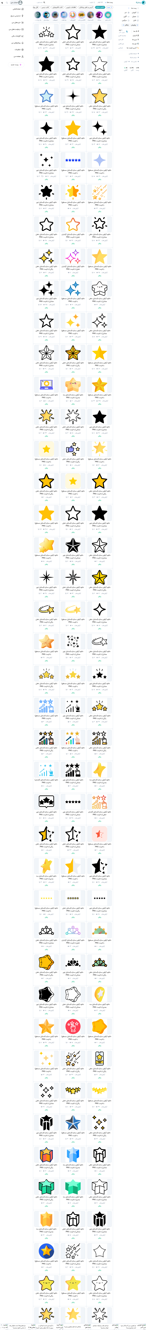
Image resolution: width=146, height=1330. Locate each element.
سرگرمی (124, 20)
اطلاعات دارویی (71, 7)
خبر (126, 12)
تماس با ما (135, 62)
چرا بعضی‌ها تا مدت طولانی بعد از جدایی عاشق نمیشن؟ (17, 1327)
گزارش (127, 62)
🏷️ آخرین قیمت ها (133, 48)
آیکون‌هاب (105, 48)
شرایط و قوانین (134, 54)
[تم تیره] (2, 2)
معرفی (134, 16)
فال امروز (120, 40)
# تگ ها (136, 31)
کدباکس (120, 48)
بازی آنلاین (121, 44)
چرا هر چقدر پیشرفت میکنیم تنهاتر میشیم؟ (100, 1327)
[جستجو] (7, 2)
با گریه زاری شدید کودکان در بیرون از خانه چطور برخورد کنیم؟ (44, 1327)
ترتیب (91, 2)
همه (108, 7)
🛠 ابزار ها (135, 44)
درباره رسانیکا (134, 58)
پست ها (134, 8)
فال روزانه (35, 7)
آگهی (125, 16)
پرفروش (133, 25)
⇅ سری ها (135, 39)
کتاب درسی (45, 7)
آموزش (134, 12)
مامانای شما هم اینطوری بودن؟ (72, 1327)
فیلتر (99, 2)
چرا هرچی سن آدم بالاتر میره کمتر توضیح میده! (128, 1327)
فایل (134, 20)
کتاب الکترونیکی (58, 7)
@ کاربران (136, 35)
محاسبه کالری (122, 36)
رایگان (127, 25)
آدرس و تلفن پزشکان (86, 7)
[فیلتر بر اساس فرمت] (128, 8)
